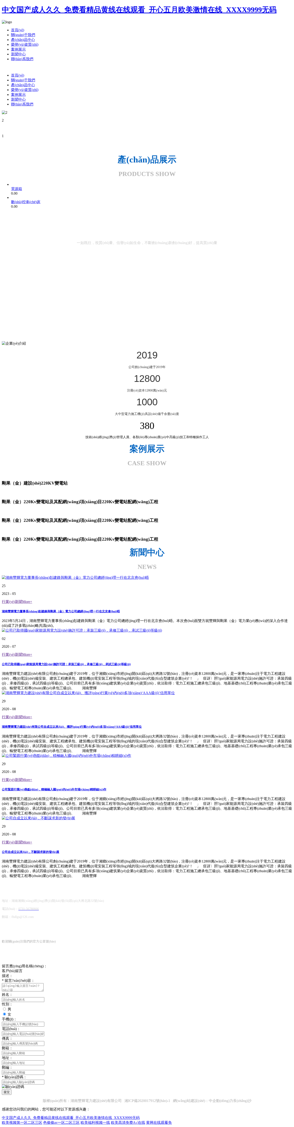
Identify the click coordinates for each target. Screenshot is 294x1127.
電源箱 (16, 189)
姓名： (7, 994)
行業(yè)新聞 (17, 602)
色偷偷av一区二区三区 (61, 1122)
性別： (7, 1004)
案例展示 (18, 49)
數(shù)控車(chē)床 (25, 202)
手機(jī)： (9, 1019)
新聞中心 (18, 54)
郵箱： (7, 1048)
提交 (7, 1092)
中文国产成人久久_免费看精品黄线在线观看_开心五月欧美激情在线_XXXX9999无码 (139, 10)
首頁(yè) (17, 30)
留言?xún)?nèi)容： (18, 980)
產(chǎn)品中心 (23, 40)
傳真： (7, 1038)
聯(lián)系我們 (22, 59)
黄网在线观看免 (159, 1122)
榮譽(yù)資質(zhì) (24, 44)
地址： (7, 1058)
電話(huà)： (11, 1029)
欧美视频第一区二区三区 (22, 1122)
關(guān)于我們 (23, 35)
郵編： (7, 1067)
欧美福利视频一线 (95, 1122)
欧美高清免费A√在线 (128, 1122)
